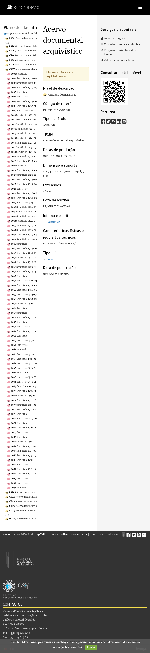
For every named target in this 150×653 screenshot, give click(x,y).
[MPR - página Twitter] (134, 534)
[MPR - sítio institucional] (124, 534)
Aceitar (91, 647)
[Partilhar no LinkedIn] (119, 121)
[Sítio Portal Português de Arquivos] (20, 589)
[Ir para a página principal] (21, 7)
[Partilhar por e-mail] (124, 121)
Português (53, 222)
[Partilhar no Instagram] (114, 121)
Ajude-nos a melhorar (104, 534)
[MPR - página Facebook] (129, 534)
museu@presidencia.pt (35, 628)
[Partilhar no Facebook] (103, 121)
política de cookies (71, 647)
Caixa (50, 259)
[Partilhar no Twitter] (108, 121)
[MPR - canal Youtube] (139, 534)
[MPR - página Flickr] (144, 534)
